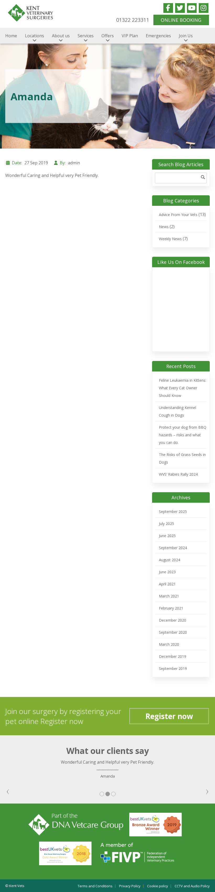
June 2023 (167, 571)
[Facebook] (168, 8)
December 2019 (172, 656)
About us (61, 36)
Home (11, 36)
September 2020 (173, 632)
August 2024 (169, 559)
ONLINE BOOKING (181, 20)
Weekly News (170, 238)
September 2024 (173, 547)
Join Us (186, 36)
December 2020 (172, 620)
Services (86, 36)
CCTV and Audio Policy (192, 886)
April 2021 (167, 583)
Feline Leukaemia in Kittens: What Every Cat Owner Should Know (182, 388)
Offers (107, 36)
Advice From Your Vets (178, 214)
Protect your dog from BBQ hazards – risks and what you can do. (182, 435)
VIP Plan (130, 36)
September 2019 (173, 668)
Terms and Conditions (95, 886)
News (164, 226)
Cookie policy (157, 886)
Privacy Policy (130, 886)
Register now (169, 716)
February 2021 (171, 608)
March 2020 (169, 644)
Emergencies (158, 36)
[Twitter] (180, 8)
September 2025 (173, 511)
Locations (34, 36)
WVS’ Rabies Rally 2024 (178, 474)
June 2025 (167, 535)
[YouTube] (192, 8)
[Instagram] (203, 8)
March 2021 (169, 596)
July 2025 (166, 523)
